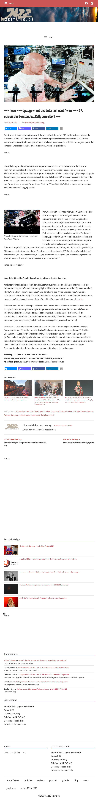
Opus (70, 411)
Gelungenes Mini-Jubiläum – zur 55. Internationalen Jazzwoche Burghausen (43, 668)
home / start (12, 780)
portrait (53, 780)
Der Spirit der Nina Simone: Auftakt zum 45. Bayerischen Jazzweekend (42, 660)
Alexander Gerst (22, 411)
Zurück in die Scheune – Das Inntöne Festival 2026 (37, 546)
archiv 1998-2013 (28, 788)
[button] (11, 128)
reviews (40, 780)
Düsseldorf (34, 411)
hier (81, 299)
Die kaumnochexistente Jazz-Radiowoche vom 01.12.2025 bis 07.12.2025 (42, 689)
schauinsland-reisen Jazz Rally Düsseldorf (37, 415)
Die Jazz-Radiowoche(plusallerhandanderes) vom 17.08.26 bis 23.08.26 (44, 585)
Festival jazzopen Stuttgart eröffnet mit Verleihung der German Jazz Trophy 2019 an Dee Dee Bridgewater (79, 399)
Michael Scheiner (10, 660)
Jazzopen (55, 411)
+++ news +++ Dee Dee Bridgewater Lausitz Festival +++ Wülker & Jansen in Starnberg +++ (50, 572)
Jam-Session (44, 411)
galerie (65, 780)
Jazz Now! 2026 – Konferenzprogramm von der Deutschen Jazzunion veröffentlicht (48, 559)
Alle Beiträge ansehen (63, 425)
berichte (28, 780)
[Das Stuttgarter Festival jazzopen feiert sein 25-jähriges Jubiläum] (18, 388)
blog (76, 780)
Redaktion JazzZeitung (34, 122)
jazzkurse (11, 788)
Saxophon (15, 415)
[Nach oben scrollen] (94, 800)
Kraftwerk (64, 411)
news (85, 780)
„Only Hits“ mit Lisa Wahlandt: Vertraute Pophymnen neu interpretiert (43, 598)
